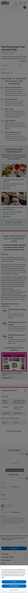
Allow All (14, 581)
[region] (14, 579)
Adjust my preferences (14, 590)
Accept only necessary (14, 586)
